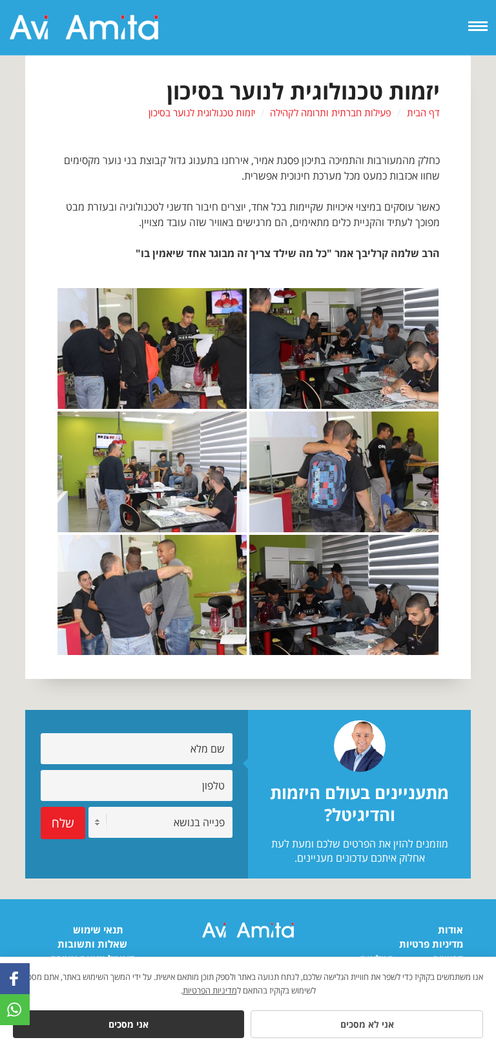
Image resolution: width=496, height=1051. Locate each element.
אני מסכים (128, 1024)
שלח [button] (63, 822)
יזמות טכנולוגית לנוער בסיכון (202, 112)
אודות (450, 929)
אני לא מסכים (367, 1024)
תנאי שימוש (98, 929)
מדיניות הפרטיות (210, 990)
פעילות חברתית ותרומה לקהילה (330, 112)
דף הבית (423, 112)
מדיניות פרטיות (431, 943)
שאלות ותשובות (92, 943)
